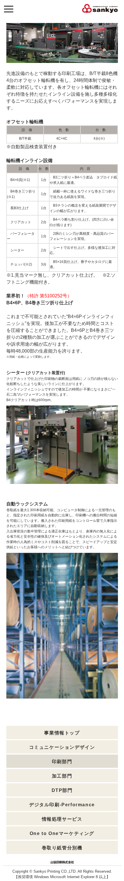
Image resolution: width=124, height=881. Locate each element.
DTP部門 (62, 790)
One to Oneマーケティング (62, 833)
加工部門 (62, 776)
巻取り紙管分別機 (62, 847)
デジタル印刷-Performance (62, 804)
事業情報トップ (62, 732)
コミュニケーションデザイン (62, 747)
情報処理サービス (62, 819)
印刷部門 (62, 761)
